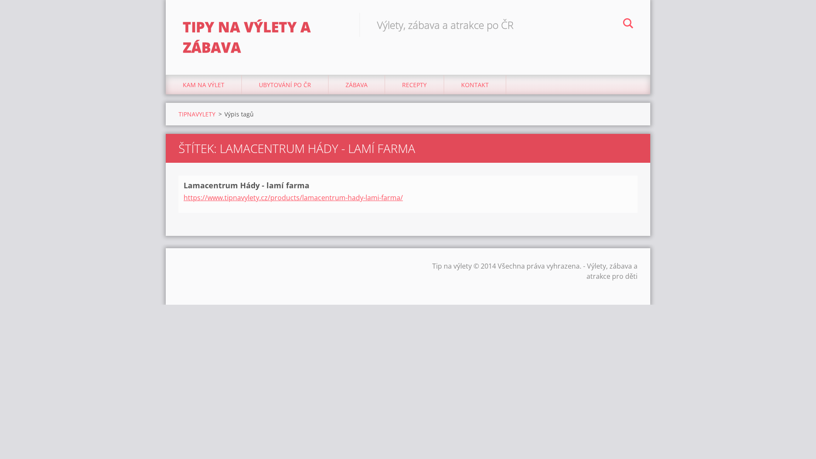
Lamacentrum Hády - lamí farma (246, 185)
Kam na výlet (203, 85)
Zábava (357, 85)
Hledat (628, 24)
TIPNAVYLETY (196, 114)
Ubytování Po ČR (285, 85)
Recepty (414, 85)
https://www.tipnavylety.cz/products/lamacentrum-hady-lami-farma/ (293, 197)
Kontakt (475, 85)
